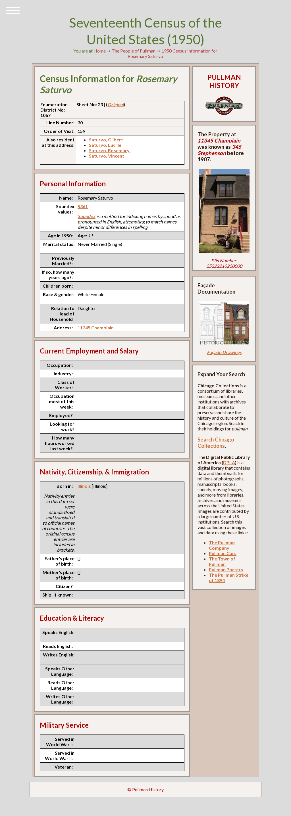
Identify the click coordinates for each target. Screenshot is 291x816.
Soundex (86, 216)
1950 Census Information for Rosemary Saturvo (172, 53)
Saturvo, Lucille (105, 145)
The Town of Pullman (222, 561)
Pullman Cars (222, 553)
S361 (83, 206)
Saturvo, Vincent (106, 155)
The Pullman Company (222, 545)
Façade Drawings (224, 352)
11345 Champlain (96, 327)
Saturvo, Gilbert (106, 139)
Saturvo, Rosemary (109, 150)
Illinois (84, 486)
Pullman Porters (226, 569)
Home (99, 50)
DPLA (229, 462)
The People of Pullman (133, 50)
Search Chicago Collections (216, 442)
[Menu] (13, 10)
